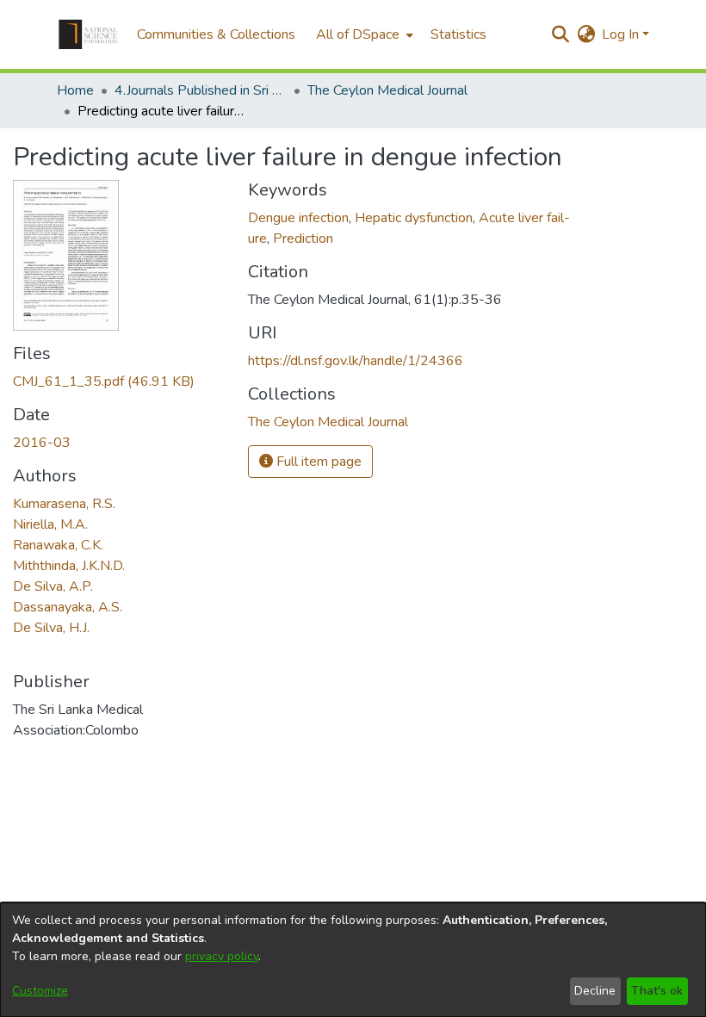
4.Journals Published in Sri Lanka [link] (201, 90)
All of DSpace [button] (357, 34)
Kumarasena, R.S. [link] (64, 503)
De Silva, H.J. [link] (51, 627)
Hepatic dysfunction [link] (414, 217)
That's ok (657, 991)
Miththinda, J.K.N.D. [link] (69, 565)
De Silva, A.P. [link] (53, 586)
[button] (88, 34)
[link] (104, 381)
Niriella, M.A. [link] (50, 524)
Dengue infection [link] (298, 217)
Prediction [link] (303, 238)
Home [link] (75, 90)
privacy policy (221, 956)
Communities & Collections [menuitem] (216, 34)
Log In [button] (622, 34)
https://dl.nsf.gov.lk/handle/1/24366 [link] (355, 360)
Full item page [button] (317, 461)
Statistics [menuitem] (458, 34)
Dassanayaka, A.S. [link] (67, 607)
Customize (40, 991)
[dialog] (353, 959)
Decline (595, 991)
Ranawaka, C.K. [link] (58, 545)
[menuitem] (363, 34)
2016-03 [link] (42, 442)
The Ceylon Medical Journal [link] (387, 90)
